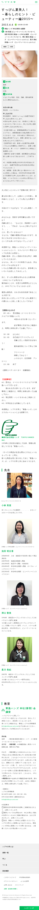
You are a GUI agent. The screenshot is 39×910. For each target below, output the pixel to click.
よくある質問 (25, 881)
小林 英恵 (6, 505)
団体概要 (5, 871)
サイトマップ (19, 885)
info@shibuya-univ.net (10, 726)
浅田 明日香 (8, 551)
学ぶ (4, 859)
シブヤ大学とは (7, 846)
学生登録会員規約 (24, 877)
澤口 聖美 (6, 613)
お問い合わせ (8, 885)
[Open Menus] (36, 2)
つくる (4, 865)
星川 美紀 (6, 669)
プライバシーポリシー (11, 881)
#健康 (5, 46)
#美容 (11, 46)
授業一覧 (5, 852)
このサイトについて (10, 877)
